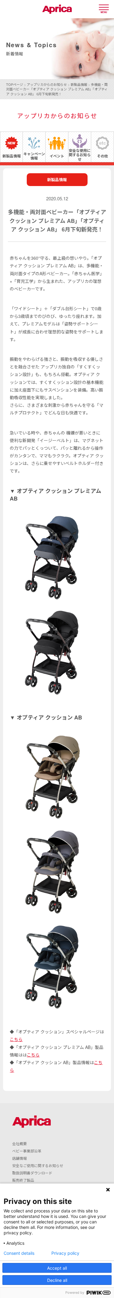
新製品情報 (79, 84)
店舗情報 (19, 1158)
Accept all (57, 1268)
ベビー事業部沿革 (26, 1150)
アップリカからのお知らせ (47, 84)
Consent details (19, 1253)
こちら (16, 1039)
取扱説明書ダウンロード (32, 1172)
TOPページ (14, 84)
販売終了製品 (23, 1180)
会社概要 (19, 1143)
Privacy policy (65, 1253)
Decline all (57, 1280)
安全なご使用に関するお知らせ (37, 1165)
